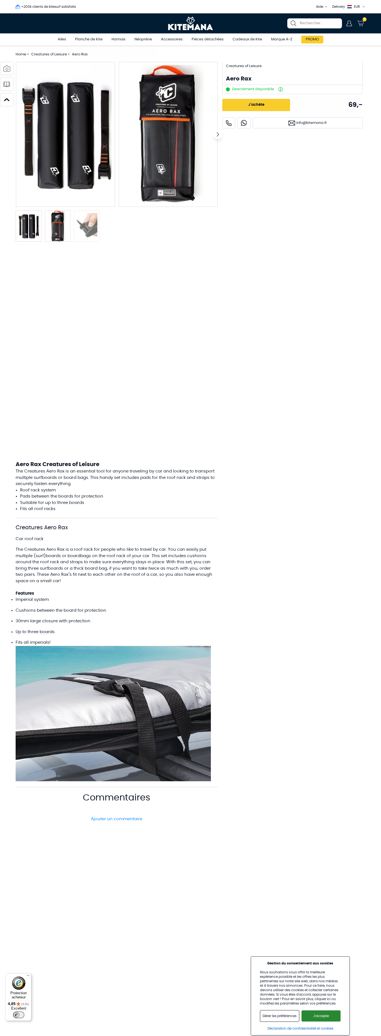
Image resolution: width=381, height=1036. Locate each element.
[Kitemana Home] (191, 23)
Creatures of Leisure (49, 54)
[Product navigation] (6, 99)
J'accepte (321, 1016)
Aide (319, 6)
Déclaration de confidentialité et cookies (300, 1028)
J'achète (256, 105)
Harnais (119, 39)
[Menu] (28, 976)
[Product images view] (6, 68)
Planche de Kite (89, 39)
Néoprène (143, 39)
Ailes (62, 39)
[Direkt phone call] (228, 122)
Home (21, 54)
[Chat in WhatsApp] (243, 122)
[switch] (18, 1014)
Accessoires (172, 39)
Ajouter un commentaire (116, 819)
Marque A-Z (281, 39)
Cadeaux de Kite (247, 39)
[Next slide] (217, 134)
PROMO (312, 39)
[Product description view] (6, 84)
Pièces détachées (208, 39)
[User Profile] (349, 23)
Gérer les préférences (279, 1016)
